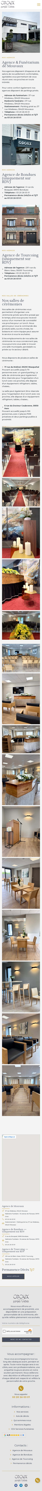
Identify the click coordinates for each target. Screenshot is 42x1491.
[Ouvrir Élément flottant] (37, 1480)
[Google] (26, 1485)
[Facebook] (15, 1485)
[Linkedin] (21, 1485)
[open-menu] (39, 5)
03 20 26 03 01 (21, 1397)
